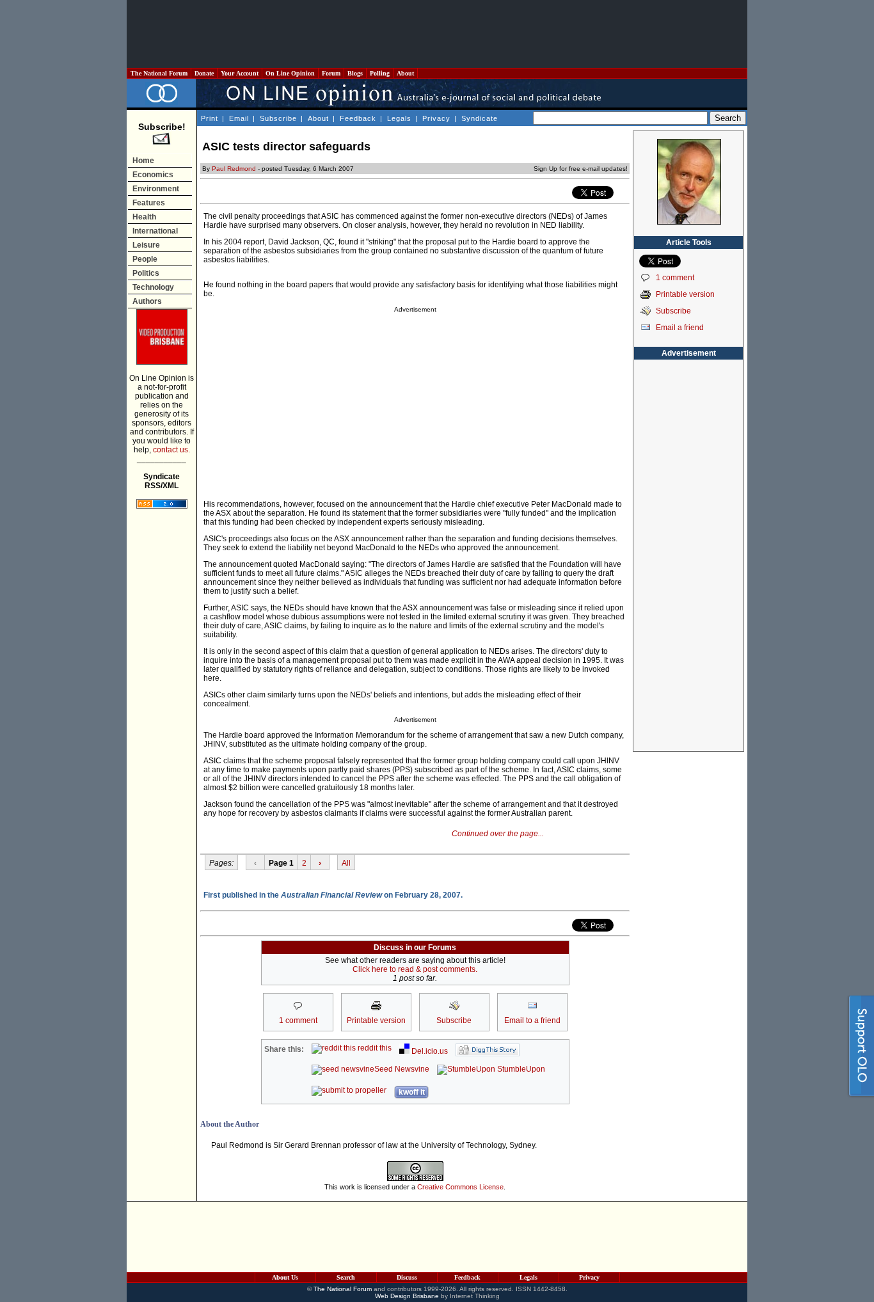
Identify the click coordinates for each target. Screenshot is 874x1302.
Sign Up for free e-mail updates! (581, 168)
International (155, 230)
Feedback (358, 118)
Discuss (407, 1277)
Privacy (436, 118)
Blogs (355, 73)
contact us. (171, 449)
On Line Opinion (290, 73)
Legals (399, 118)
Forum (331, 73)
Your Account (239, 73)
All (346, 863)
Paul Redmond (234, 168)
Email (239, 118)
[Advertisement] (437, 34)
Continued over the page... (498, 833)
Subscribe (278, 118)
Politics (145, 273)
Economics (152, 174)
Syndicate (479, 118)
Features (148, 202)
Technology (153, 287)
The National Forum (159, 73)
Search (346, 1277)
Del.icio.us (428, 1051)
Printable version (685, 294)
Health (144, 216)
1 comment (675, 277)
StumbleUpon (520, 1069)
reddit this (374, 1048)
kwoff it (412, 1092)
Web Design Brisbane (407, 1295)
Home (143, 160)
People (144, 259)
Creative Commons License (460, 1187)
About (405, 73)
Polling (380, 73)
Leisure (146, 245)
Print (209, 118)
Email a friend (680, 327)
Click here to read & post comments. (415, 969)
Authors (147, 301)
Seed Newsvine (401, 1069)
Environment (155, 188)
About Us (285, 1277)
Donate (204, 73)
